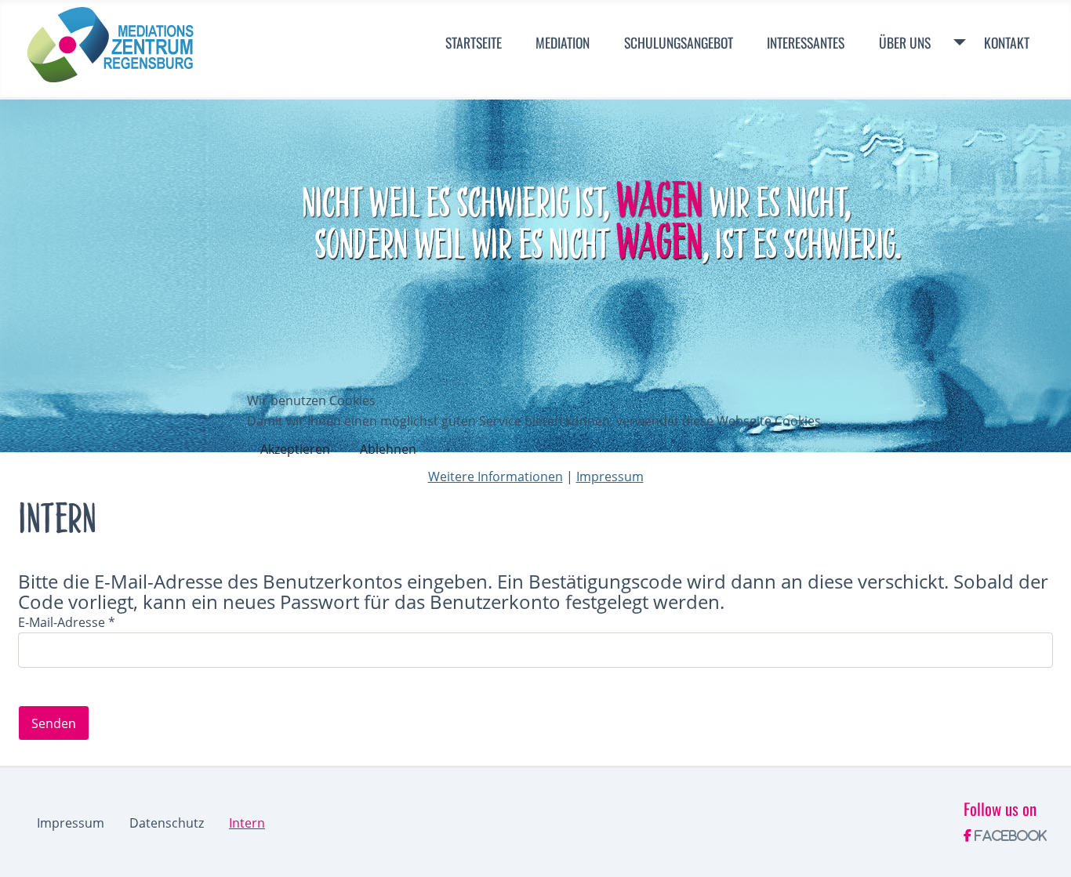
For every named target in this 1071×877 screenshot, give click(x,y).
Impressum (610, 476)
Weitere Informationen (495, 476)
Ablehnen (388, 449)
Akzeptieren (295, 449)
